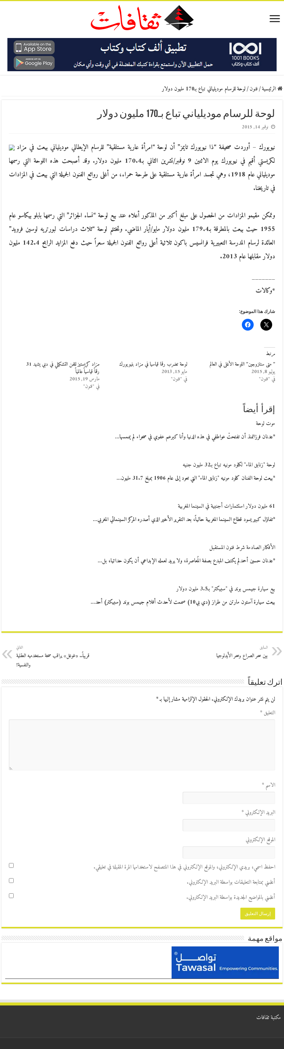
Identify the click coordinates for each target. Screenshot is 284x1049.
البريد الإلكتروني (258, 813)
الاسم (268, 785)
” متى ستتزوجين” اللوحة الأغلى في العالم (242, 364)
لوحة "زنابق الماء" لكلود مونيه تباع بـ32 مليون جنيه (229, 465)
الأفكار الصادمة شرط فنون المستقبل (242, 548)
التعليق (267, 713)
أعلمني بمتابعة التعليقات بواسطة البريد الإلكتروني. (231, 882)
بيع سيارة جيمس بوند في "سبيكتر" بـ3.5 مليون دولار (225, 589)
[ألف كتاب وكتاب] (142, 54)
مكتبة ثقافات (268, 1018)
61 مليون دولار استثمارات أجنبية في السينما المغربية (226, 506)
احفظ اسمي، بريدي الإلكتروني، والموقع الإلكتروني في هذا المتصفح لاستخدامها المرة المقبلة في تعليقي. (184, 867)
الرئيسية (269, 89)
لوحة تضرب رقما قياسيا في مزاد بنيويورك (153, 364)
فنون (254, 89)
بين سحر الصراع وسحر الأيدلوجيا (242, 652)
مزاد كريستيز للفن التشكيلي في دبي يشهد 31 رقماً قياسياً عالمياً (62, 368)
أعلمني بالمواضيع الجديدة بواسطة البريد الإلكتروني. (230, 898)
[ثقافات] (142, 16)
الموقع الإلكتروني (260, 840)
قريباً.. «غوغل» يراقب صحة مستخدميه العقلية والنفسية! (52, 657)
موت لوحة (265, 424)
